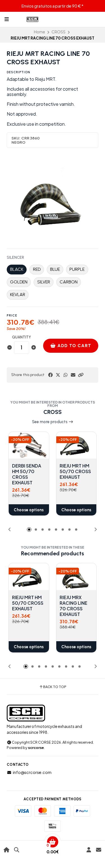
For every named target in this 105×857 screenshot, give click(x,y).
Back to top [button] (54, 687)
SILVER (43, 282)
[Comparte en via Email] (73, 375)
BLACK (16, 269)
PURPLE (77, 269)
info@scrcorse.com (32, 772)
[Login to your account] (88, 850)
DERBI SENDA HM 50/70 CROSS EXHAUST (26, 474)
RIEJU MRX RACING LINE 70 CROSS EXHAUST (73, 606)
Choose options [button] (29, 509)
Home (39, 31)
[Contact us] (98, 850)
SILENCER (15, 258)
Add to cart (73, 345)
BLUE (55, 269)
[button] (80, 375)
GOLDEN (18, 282)
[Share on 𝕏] (58, 375)
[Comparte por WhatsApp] (65, 375)
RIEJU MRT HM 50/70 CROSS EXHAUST (75, 471)
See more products (50, 422)
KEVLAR (17, 294)
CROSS (59, 31)
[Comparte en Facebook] (50, 375)
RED (37, 269)
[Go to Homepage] (6, 850)
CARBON (69, 282)
